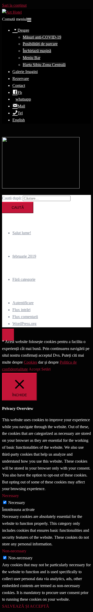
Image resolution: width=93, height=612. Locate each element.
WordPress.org (24, 323)
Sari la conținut (14, 5)
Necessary (16, 502)
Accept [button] (34, 369)
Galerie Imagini (25, 71)
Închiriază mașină (37, 51)
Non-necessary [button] (14, 551)
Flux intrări (21, 310)
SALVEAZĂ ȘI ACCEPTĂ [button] (25, 606)
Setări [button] (46, 369)
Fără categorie (23, 279)
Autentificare (23, 303)
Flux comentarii (25, 316)
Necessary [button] (10, 495)
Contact (18, 85)
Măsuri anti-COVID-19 (42, 37)
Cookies (30, 362)
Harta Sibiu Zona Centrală (44, 64)
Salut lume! (21, 233)
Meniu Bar (31, 58)
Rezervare (20, 78)
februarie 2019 (24, 256)
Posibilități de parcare (40, 44)
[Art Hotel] (12, 12)
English (18, 120)
